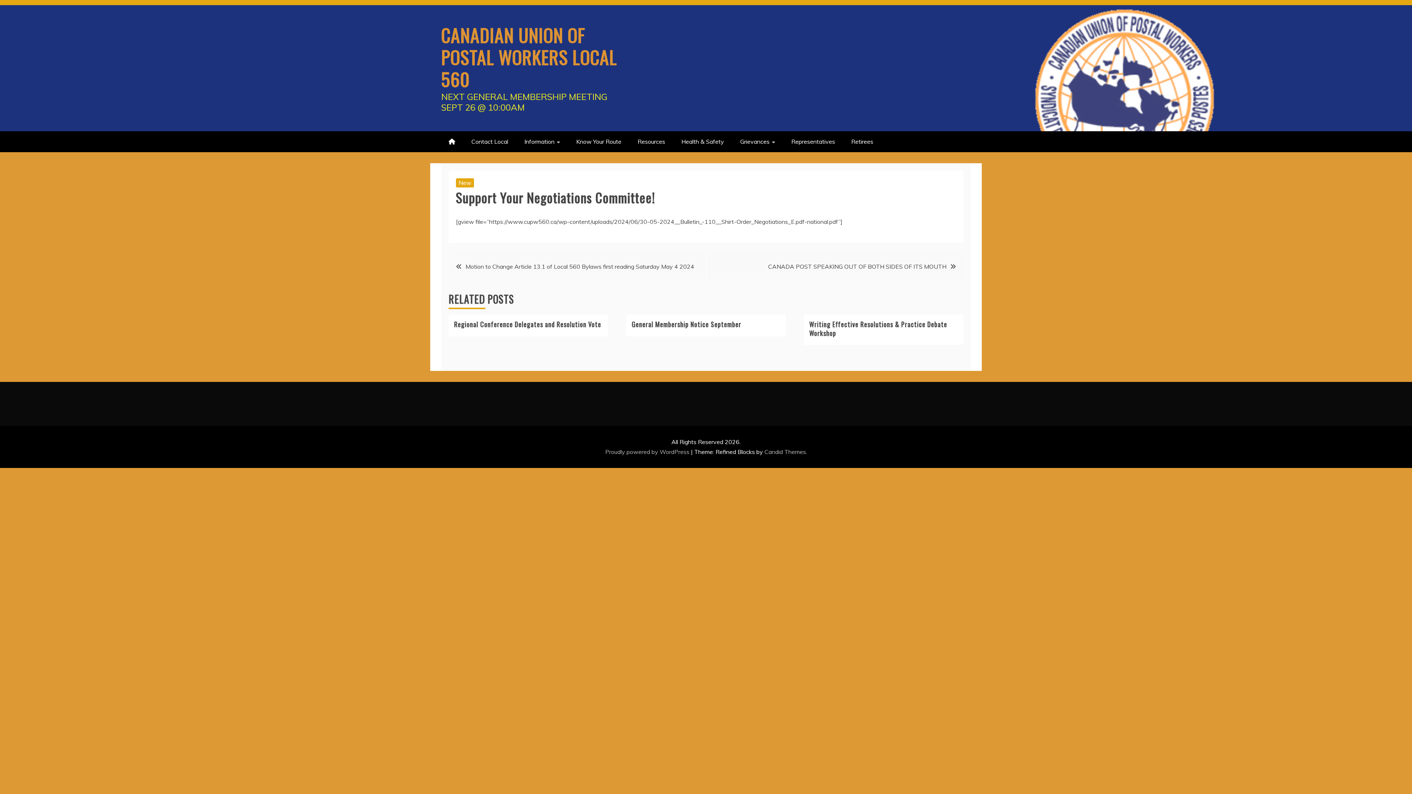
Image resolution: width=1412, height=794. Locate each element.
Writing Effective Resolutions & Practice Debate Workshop (878, 328)
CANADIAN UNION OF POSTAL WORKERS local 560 (529, 56)
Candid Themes (785, 451)
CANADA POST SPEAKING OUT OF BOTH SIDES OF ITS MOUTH (857, 266)
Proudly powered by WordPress (648, 451)
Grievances (755, 141)
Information (539, 141)
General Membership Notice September (686, 324)
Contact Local (489, 141)
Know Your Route (598, 141)
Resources (651, 141)
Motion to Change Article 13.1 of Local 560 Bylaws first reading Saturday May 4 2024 (580, 266)
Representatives (813, 141)
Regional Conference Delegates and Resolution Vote (527, 324)
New (465, 182)
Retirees (862, 141)
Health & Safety (702, 141)
